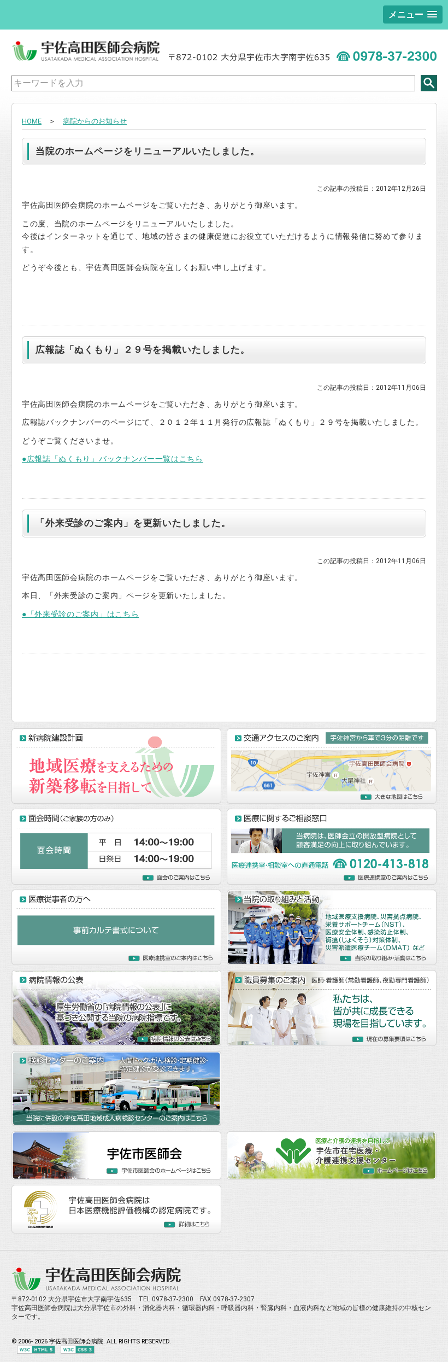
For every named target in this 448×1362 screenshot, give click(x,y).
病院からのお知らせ (95, 121)
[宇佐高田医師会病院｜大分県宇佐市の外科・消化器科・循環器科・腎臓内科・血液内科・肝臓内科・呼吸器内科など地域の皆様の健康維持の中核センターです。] (86, 58)
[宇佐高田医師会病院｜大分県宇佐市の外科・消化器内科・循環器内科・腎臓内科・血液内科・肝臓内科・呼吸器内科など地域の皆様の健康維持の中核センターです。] (96, 1288)
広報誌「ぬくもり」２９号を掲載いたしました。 (143, 349)
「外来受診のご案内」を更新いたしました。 (133, 522)
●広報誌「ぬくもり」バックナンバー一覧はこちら (112, 458)
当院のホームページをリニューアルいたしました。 (148, 150)
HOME (32, 121)
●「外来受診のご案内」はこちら (80, 614)
